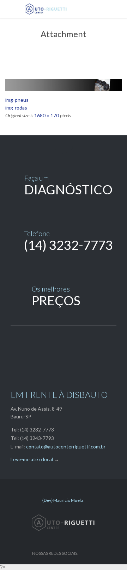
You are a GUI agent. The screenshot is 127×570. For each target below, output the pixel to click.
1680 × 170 (46, 115)
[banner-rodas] (63, 85)
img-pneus (17, 100)
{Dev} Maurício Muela (63, 500)
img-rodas (16, 108)
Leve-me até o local (32, 459)
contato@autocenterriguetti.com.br (65, 446)
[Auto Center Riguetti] (69, 9)
